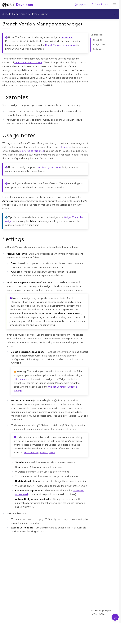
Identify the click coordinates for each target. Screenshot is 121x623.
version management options (39, 452)
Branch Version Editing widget (61, 45)
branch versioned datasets (28, 63)
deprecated (67, 37)
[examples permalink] (30, 98)
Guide (44, 14)
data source (65, 147)
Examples (97, 40)
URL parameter (22, 379)
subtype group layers (49, 167)
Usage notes (99, 44)
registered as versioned (31, 151)
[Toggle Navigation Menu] (115, 617)
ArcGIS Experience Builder (19, 14)
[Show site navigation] (115, 4)
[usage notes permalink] (38, 136)
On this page (96, 35)
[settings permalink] (26, 240)
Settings (97, 49)
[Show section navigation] (115, 14)
